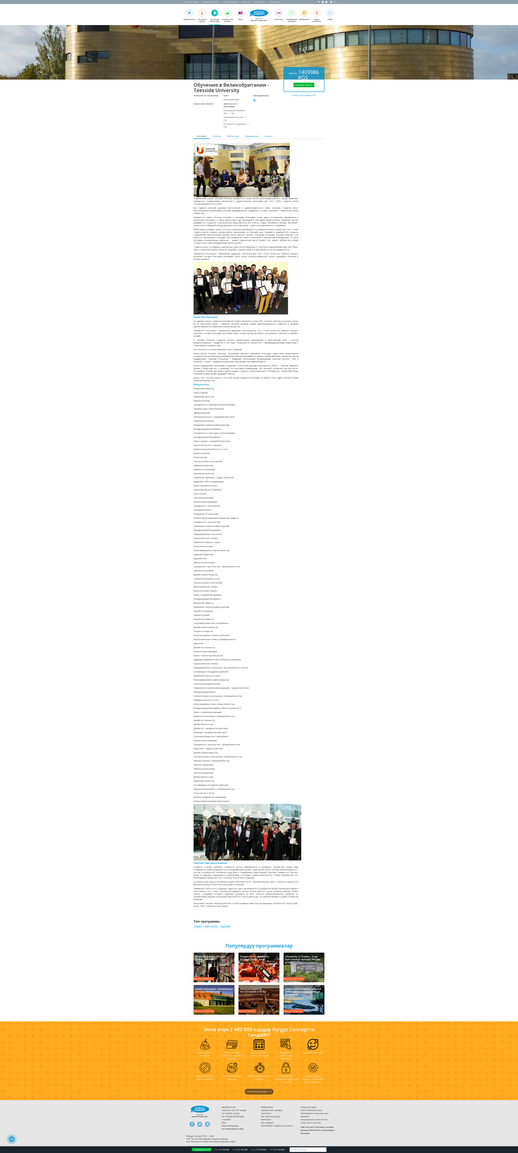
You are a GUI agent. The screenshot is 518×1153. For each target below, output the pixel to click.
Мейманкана (267, 1107)
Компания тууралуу (230, 2)
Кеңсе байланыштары (311, 1110)
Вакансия (245, 2)
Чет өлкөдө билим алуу (233, 1116)
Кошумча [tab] (268, 136)
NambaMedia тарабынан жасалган (277, 1125)
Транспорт (266, 1113)
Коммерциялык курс (211, 2)
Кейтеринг (266, 1119)
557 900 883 (277, 1149)
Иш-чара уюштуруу (270, 1116)
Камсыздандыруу (230, 1125)
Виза (224, 1122)
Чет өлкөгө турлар (231, 1113)
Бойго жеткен (211, 926)
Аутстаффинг (267, 1122)
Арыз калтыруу (259, 2)
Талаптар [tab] (216, 136)
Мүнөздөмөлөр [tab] (251, 136)
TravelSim (226, 1119)
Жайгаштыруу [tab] (233, 136)
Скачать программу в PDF (304, 95)
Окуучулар (225, 926)
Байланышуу (275, 2)
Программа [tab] (201, 136)
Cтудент (198, 926)
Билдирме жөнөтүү (304, 85)
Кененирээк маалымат (257, 1091)
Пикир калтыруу (308, 1107)
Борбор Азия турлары (271, 1110)
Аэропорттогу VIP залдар (234, 1110)
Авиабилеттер (229, 1107)
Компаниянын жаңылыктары (314, 1113)
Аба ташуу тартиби (191, 2)
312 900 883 (221, 1149)
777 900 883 (258, 1149)
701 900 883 (240, 1149)
